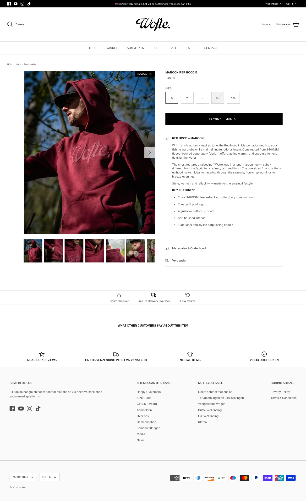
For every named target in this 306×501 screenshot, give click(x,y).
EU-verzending (208, 416)
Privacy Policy (280, 392)
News (140, 440)
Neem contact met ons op (215, 392)
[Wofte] (153, 24)
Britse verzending (210, 410)
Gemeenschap (146, 422)
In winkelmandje (224, 119)
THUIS (93, 48)
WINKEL (112, 48)
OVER (190, 48)
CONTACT (211, 48)
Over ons (143, 416)
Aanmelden (144, 410)
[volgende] (149, 152)
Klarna (202, 422)
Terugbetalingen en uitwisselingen (221, 398)
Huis (9, 64)
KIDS (157, 48)
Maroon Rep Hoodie (26, 64)
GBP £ (290, 3)
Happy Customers (149, 392)
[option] (89, 152)
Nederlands (272, 3)
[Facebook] (9, 4)
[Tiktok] (29, 4)
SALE (173, 48)
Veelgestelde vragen (211, 404)
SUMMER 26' (135, 48)
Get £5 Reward (147, 404)
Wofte (22, 487)
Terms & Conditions (283, 398)
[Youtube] (15, 4)
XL (217, 98)
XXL (233, 98)
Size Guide (144, 398)
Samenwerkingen (148, 428)
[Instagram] (22, 4)
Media (141, 434)
